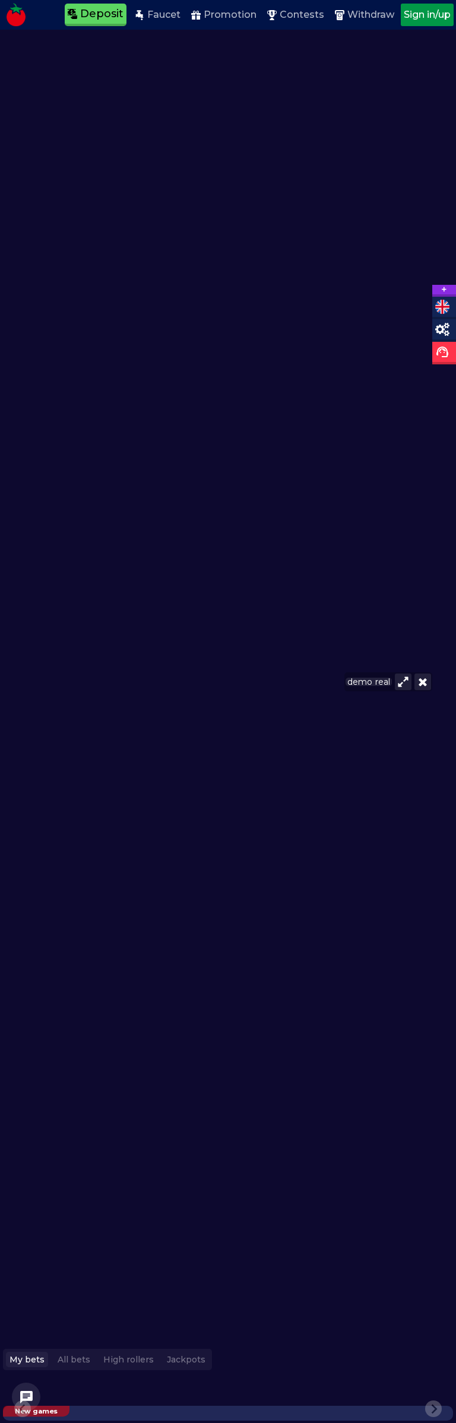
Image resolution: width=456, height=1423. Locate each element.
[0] (26, 1397)
